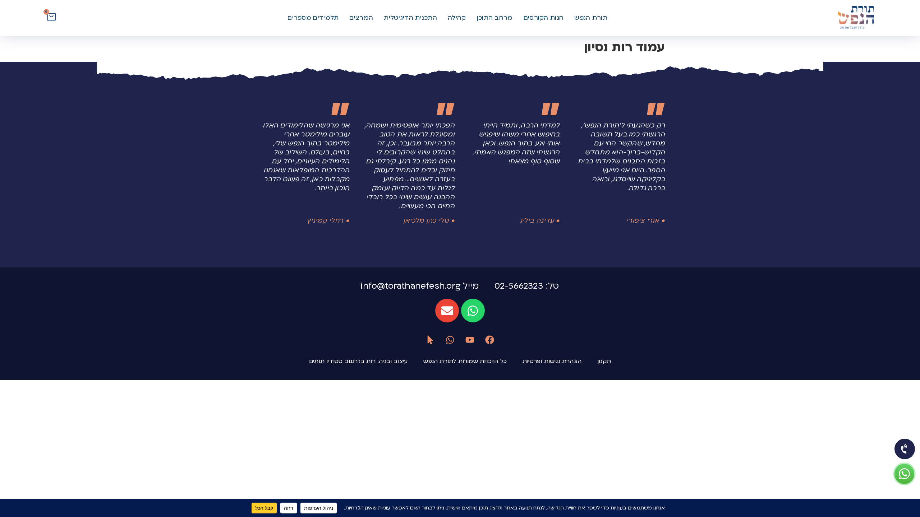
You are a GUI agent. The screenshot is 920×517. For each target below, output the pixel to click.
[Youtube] (470, 340)
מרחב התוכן (495, 18)
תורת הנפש (590, 18)
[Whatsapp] (473, 310)
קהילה (457, 18)
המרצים (361, 18)
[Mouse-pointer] (430, 340)
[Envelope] (447, 310)
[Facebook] (490, 340)
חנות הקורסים (544, 18)
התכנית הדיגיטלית (410, 18)
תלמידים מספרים (313, 18)
